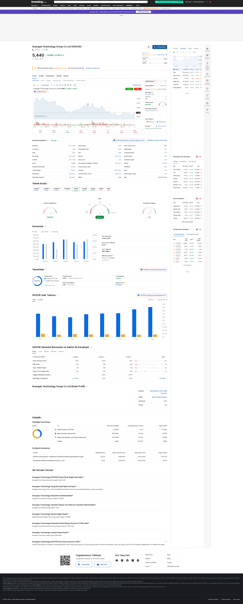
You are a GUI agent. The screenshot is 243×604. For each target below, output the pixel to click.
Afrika (139, 8)
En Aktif (175, 161)
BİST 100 (175, 69)
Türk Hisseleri (55, 8)
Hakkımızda (149, 554)
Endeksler (183, 48)
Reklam (147, 558)
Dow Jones (176, 75)
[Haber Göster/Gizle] (75, 85)
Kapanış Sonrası (80, 8)
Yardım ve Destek (150, 562)
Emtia (189, 48)
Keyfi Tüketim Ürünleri (159, 397)
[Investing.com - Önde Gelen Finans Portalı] (39, 2)
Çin (166, 405)
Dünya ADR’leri (97, 8)
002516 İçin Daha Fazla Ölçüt (157, 140)
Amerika (114, 8)
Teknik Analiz (39, 183)
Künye (147, 566)
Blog (168, 554)
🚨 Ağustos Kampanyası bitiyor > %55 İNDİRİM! (169, 2)
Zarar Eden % (192, 161)
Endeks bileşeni (80, 80)
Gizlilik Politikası (225, 599)
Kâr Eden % (183, 161)
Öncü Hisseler (178, 198)
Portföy (169, 562)
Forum (66, 76)
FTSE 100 (175, 84)
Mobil (169, 558)
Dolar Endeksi (177, 87)
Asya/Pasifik (134, 8)
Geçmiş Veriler (57, 80)
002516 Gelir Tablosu (44, 295)
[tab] (36, 189)
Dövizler (175, 48)
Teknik (58, 76)
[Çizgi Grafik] (38, 85)
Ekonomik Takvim (105, 5)
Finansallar (50, 76)
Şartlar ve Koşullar (213, 599)
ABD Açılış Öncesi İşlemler (68, 8)
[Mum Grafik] (34, 85)
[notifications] (207, 2)
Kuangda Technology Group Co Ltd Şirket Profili (58, 386)
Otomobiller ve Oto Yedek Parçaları (158, 392)
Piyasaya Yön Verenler (181, 157)
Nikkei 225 (176, 81)
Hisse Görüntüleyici (118, 5)
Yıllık (34, 299)
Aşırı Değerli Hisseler (193, 234)
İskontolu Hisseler (165, 8)
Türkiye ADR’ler (107, 8)
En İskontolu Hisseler (181, 229)
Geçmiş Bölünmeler (68, 80)
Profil (42, 80)
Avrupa (120, 8)
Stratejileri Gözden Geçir (93, 68)
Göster (76, 378)
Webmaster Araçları (173, 566)
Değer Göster (161, 54)
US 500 (175, 78)
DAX (174, 72)
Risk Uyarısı (236, 599)
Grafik (41, 76)
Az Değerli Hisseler (178, 234)
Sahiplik (48, 80)
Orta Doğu (126, 8)
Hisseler (35, 8)
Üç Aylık (40, 299)
